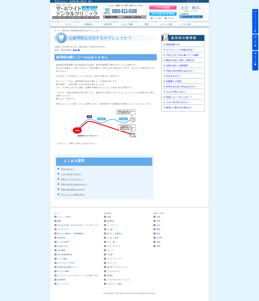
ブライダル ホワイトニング (118, 280)
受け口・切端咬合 (114, 233)
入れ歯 (110, 254)
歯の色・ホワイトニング (117, 267)
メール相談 (62, 259)
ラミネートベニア (114, 259)
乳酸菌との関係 (173, 81)
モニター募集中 (255, 59)
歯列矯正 (111, 221)
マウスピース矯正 (114, 284)
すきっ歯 (111, 242)
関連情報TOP (172, 44)
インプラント (112, 225)
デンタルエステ (113, 271)
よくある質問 (157, 18)
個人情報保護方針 (65, 254)
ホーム (69, 24)
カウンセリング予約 (66, 263)
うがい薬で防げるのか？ (71, 174)
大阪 (158, 242)
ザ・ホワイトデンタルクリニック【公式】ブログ (78, 275)
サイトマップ (192, 1)
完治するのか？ (67, 169)
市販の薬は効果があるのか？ (73, 189)
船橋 (158, 229)
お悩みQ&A (170, 18)
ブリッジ (111, 250)
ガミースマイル (113, 246)
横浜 (158, 233)
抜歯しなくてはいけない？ (72, 179)
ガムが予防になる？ (176, 92)
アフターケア (63, 229)
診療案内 (88, 24)
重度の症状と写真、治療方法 (180, 60)
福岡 (158, 246)
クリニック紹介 (166, 24)
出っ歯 (110, 229)
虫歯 (109, 217)
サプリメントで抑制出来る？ (73, 195)
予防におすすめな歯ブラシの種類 (182, 55)
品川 (158, 225)
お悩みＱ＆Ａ (63, 246)
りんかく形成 (112, 238)
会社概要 (61, 250)
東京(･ (58, 17)
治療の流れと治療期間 (177, 65)
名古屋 (159, 238)
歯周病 (110, 275)
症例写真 (108, 24)
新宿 (158, 221)
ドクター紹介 (185, 24)
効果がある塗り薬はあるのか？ (74, 184)
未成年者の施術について (68, 267)
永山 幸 (76, 50)
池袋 (158, 217)
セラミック (111, 263)
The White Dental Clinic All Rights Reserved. (136, 293)
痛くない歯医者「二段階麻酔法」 (72, 233)
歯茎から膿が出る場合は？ (179, 107)
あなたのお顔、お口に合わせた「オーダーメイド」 (79, 225)
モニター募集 (127, 24)
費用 (147, 24)
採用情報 (61, 280)
